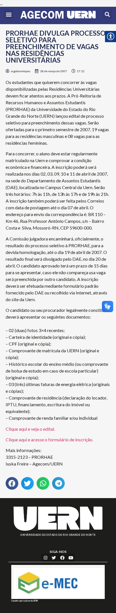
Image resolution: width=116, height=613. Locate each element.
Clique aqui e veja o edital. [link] (30, 429)
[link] (58, 15)
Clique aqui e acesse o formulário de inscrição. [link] (49, 439)
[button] (8, 14)
